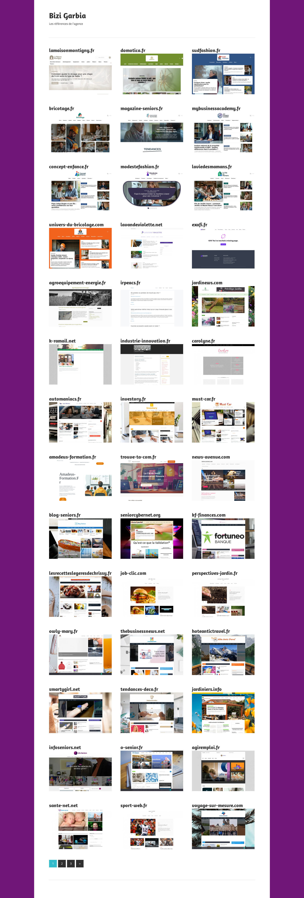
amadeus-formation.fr (72, 457)
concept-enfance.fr (68, 166)
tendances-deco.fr (139, 689)
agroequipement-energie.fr (77, 282)
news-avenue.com (211, 457)
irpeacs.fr (130, 282)
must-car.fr (203, 399)
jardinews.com (207, 282)
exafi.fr (199, 224)
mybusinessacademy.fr (216, 108)
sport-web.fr (134, 805)
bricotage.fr (61, 108)
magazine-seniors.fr (142, 108)
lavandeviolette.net (141, 224)
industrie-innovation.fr (145, 341)
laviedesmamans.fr (212, 166)
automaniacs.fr (65, 399)
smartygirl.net (64, 689)
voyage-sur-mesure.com (217, 805)
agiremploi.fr (206, 747)
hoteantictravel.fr (211, 631)
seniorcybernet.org (140, 515)
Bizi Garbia (67, 15)
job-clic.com (133, 573)
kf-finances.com (209, 515)
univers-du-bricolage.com (76, 224)
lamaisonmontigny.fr (71, 50)
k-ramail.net (62, 341)
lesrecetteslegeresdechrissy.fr (80, 573)
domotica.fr (133, 50)
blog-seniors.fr (65, 515)
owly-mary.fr (63, 631)
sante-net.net (63, 805)
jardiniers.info (207, 689)
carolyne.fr (203, 341)
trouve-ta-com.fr (138, 457)
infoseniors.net (65, 747)
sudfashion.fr (206, 50)
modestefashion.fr (140, 166)
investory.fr (133, 399)
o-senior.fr (132, 747)
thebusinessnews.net (143, 631)
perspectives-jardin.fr (215, 573)
